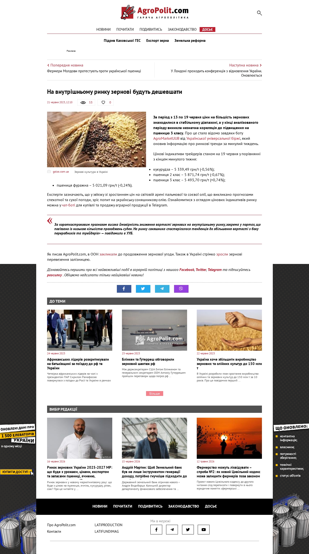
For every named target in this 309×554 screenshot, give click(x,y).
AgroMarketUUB (166, 138)
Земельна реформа (190, 40)
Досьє (207, 29)
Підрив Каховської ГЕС (122, 40)
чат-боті (68, 205)
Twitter (201, 269)
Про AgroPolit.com (61, 525)
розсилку (55, 274)
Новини (103, 29)
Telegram (215, 269)
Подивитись (151, 29)
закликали (108, 254)
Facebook (186, 269)
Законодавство (182, 29)
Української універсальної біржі (213, 138)
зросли (222, 254)
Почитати (125, 29)
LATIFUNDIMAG (107, 531)
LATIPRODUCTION (108, 525)
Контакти (54, 531)
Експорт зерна (157, 40)
